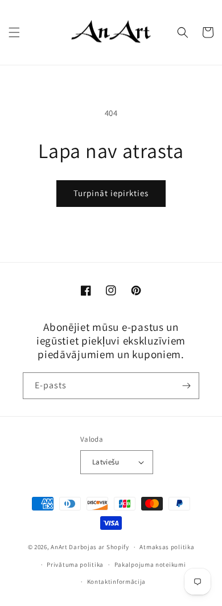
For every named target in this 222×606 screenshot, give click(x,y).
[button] (14, 32)
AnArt (59, 547)
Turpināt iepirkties (111, 193)
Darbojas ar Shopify (99, 547)
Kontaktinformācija (116, 582)
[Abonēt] (186, 385)
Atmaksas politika (166, 547)
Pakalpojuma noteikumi (150, 564)
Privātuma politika (75, 564)
